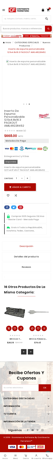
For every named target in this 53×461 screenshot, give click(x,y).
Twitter (13, 207)
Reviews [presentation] (26, 267)
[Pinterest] (37, 430)
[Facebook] (28, 430)
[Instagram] (42, 430)
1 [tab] (23, 104)
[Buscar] (48, 29)
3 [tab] (29, 104)
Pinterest (20, 207)
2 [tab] (26, 104)
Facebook (7, 207)
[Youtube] (33, 430)
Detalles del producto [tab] (26, 256)
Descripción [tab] (26, 246)
